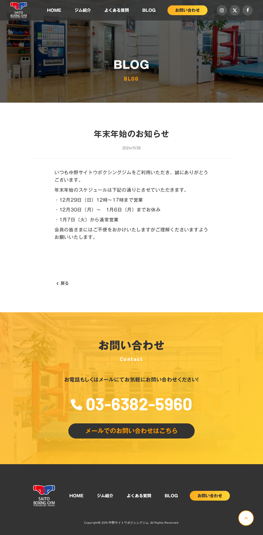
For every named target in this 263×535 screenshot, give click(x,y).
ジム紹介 (82, 10)
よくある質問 (116, 10)
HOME (54, 10)
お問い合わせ (187, 10)
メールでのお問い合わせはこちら (131, 431)
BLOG (149, 10)
